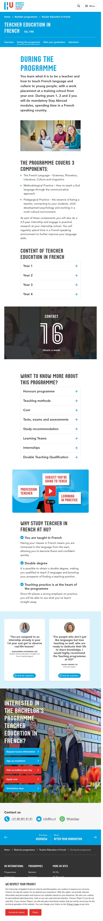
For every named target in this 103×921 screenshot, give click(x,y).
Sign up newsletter (15, 760)
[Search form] (79, 6)
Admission (73, 42)
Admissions (9, 877)
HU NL (56, 872)
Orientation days (15, 788)
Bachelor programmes (26, 16)
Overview (9, 42)
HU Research (58, 877)
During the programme (28, 42)
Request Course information (20, 751)
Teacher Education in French (56, 16)
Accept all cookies (17, 912)
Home (7, 16)
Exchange (32, 877)
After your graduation (54, 42)
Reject (35, 912)
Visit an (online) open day (19, 770)
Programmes (10, 872)
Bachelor (32, 872)
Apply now (11, 779)
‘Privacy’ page (73, 904)
